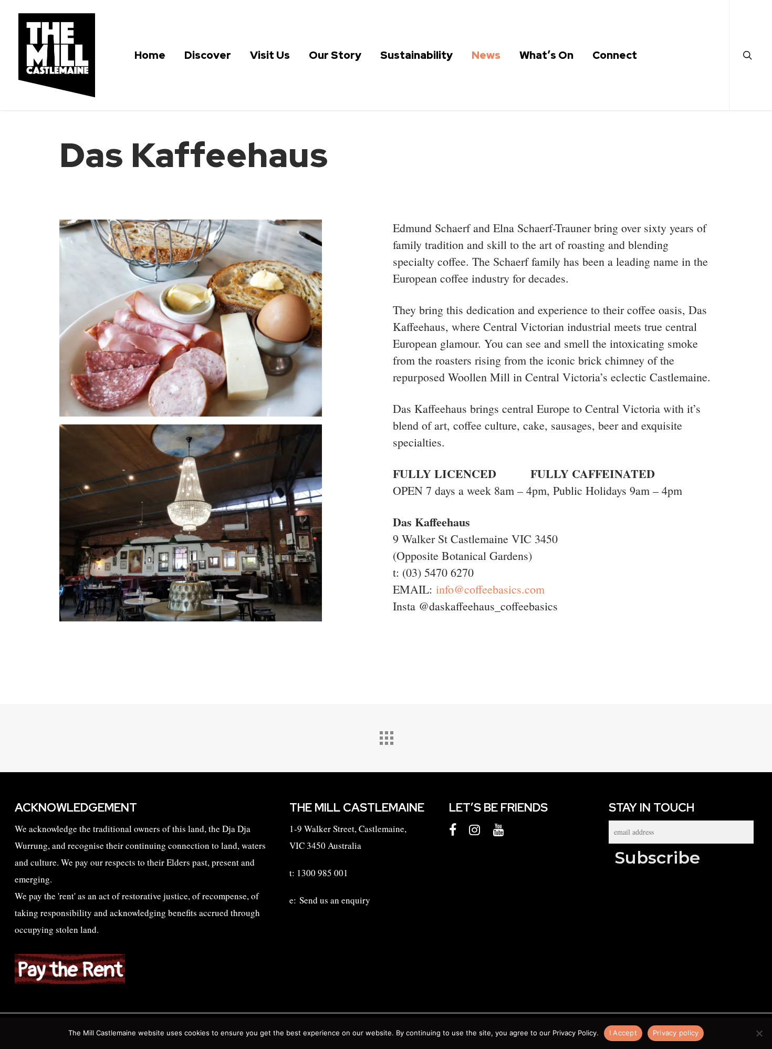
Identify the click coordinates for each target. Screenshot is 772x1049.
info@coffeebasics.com (492, 589)
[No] (759, 1033)
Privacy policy (676, 1033)
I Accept (623, 1033)
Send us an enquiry (334, 900)
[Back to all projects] (386, 735)
